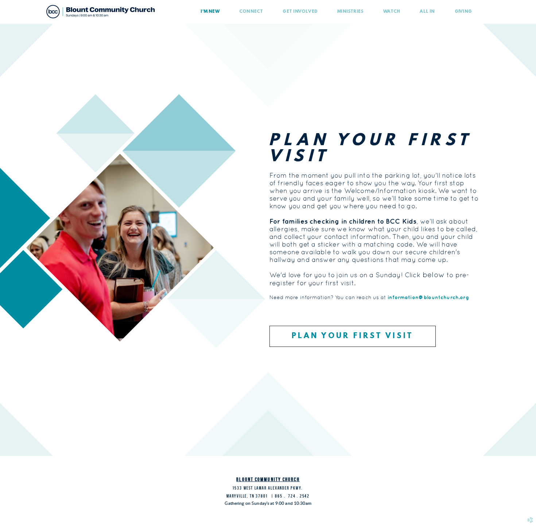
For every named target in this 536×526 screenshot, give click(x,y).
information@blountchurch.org (428, 297)
